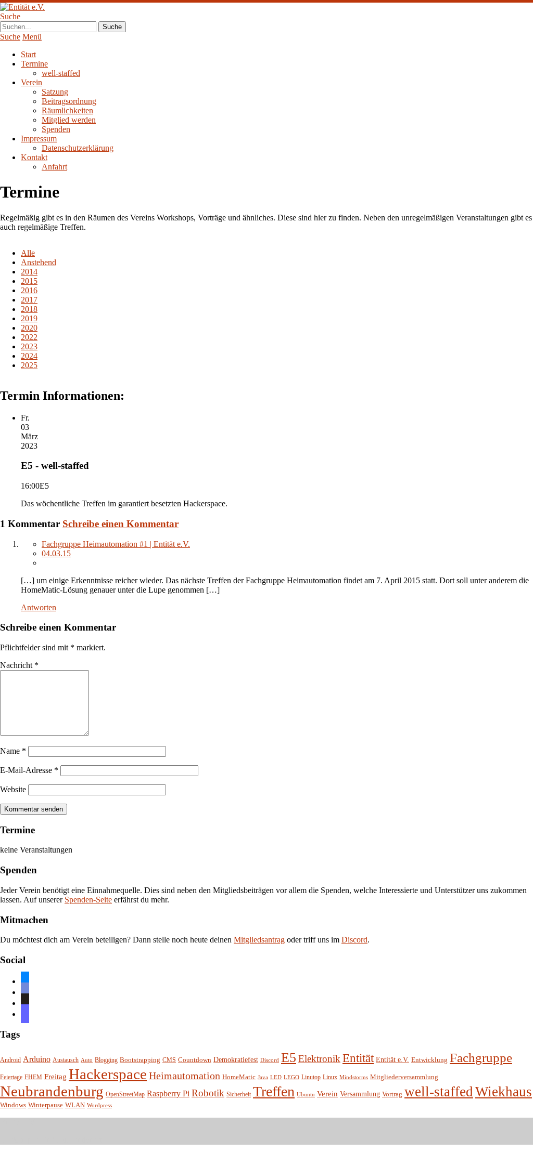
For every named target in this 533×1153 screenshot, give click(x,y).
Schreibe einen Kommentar (120, 523)
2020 (29, 327)
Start (28, 54)
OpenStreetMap (125, 1094)
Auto (87, 1060)
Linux (330, 1077)
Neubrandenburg (52, 1091)
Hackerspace (108, 1074)
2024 (29, 355)
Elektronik (319, 1058)
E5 (288, 1057)
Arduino (36, 1059)
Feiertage (11, 1077)
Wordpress (99, 1105)
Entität (358, 1058)
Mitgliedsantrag (259, 939)
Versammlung (360, 1094)
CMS (169, 1060)
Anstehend (38, 262)
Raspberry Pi (168, 1093)
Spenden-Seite (88, 899)
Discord (354, 939)
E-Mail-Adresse (29, 770)
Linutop (311, 1077)
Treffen (274, 1091)
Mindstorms (353, 1077)
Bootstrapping (140, 1060)
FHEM (33, 1077)
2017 (29, 299)
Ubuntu (306, 1094)
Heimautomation (184, 1075)
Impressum (39, 138)
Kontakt (34, 157)
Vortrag (392, 1094)
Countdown (194, 1060)
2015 (29, 281)
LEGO (291, 1077)
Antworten (38, 607)
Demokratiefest (235, 1060)
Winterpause (45, 1105)
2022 (29, 337)
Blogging (106, 1060)
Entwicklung (429, 1060)
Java (263, 1077)
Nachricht (19, 665)
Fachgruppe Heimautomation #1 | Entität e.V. (116, 544)
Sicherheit (238, 1094)
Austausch (66, 1060)
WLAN (75, 1105)
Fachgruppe (481, 1058)
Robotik (208, 1093)
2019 (29, 318)
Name (13, 750)
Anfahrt (54, 166)
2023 (29, 346)
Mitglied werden (69, 119)
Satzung (55, 91)
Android (10, 1060)
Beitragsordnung (69, 101)
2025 (29, 365)
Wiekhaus (503, 1091)
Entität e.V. (392, 1059)
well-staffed (61, 73)
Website (13, 789)
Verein (31, 82)
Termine (34, 63)
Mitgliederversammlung (404, 1077)
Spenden (56, 129)
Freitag (55, 1076)
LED (276, 1077)
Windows (13, 1105)
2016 (29, 290)
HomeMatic (239, 1077)
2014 (29, 271)
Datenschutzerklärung (77, 147)
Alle (28, 252)
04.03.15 (56, 553)
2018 (29, 309)
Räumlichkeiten (67, 110)
